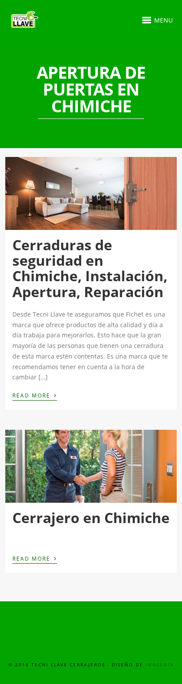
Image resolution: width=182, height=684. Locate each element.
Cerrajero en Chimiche (91, 517)
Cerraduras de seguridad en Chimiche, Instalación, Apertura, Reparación (89, 268)
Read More (34, 395)
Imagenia (159, 664)
